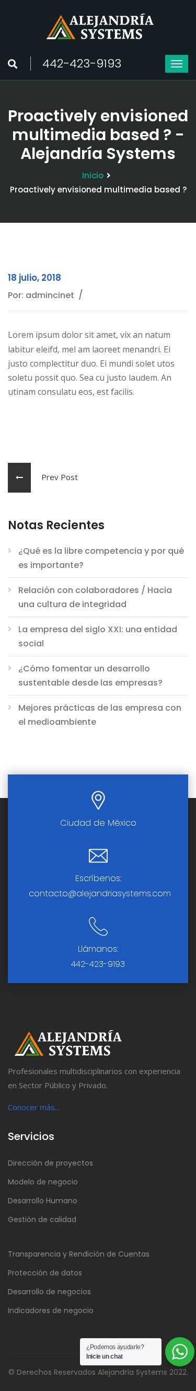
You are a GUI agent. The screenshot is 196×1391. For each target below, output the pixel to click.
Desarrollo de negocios (49, 1291)
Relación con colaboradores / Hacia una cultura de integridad (95, 597)
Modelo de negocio (43, 1182)
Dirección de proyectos (50, 1163)
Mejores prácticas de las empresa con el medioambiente (99, 715)
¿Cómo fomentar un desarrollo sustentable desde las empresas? (90, 676)
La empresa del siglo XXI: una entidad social (97, 636)
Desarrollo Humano (42, 1200)
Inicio (92, 175)
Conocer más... (34, 1107)
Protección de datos (45, 1273)
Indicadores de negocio (51, 1310)
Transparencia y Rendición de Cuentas (78, 1254)
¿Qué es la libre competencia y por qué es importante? (101, 558)
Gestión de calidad (42, 1219)
